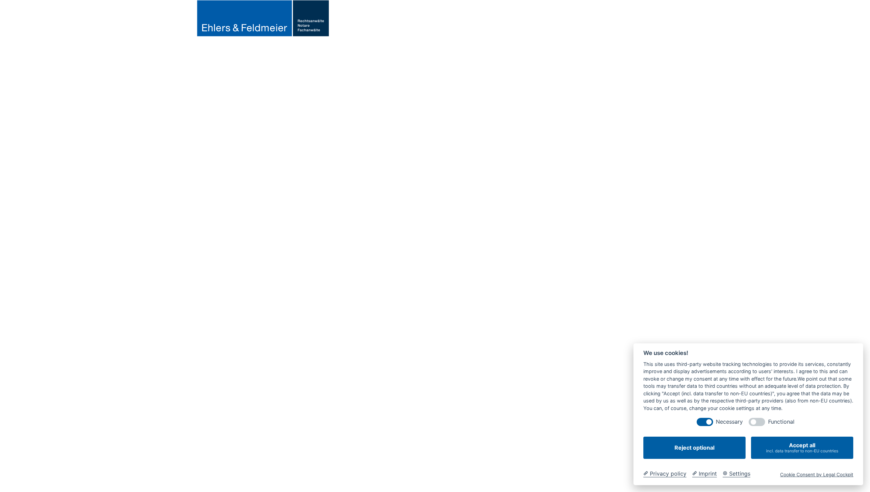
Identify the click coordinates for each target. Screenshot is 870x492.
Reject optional (694, 447)
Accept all (802, 447)
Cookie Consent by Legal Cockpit (816, 474)
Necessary (729, 422)
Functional (781, 422)
